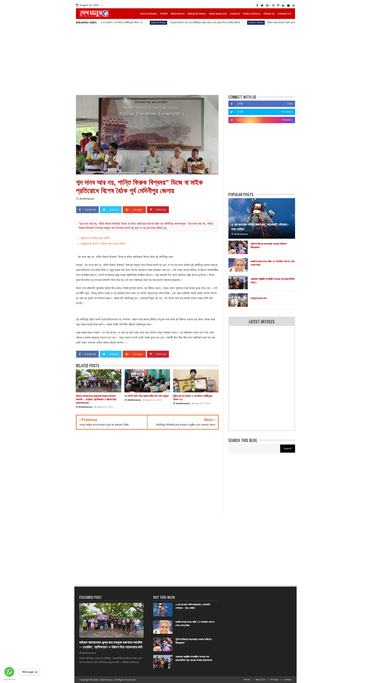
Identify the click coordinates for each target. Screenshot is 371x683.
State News (178, 13)
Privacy (274, 679)
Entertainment (218, 13)
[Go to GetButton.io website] (9, 679)
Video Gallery (251, 13)
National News (197, 13)
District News (148, 13)
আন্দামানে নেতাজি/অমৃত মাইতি (95, 238)
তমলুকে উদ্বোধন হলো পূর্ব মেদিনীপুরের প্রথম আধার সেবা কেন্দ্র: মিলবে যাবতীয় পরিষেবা (178, 22)
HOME (164, 13)
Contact (288, 679)
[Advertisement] (185, 60)
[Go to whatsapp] (9, 672)
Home (247, 679)
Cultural (235, 13)
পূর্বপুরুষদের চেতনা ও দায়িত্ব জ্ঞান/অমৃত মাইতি (103, 243)
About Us (269, 13)
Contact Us (284, 13)
